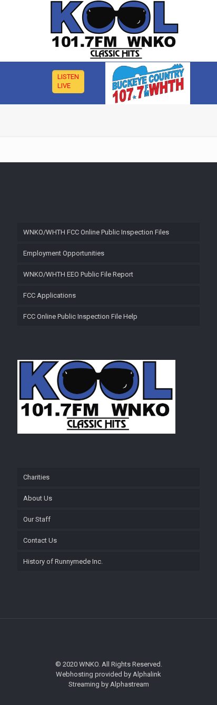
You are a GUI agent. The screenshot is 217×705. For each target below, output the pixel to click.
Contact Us (40, 540)
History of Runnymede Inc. (63, 561)
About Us (37, 498)
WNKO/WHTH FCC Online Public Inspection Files (96, 232)
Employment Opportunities (63, 253)
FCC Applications (49, 295)
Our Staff (37, 519)
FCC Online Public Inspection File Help (80, 316)
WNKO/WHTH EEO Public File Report (78, 274)
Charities (36, 477)
